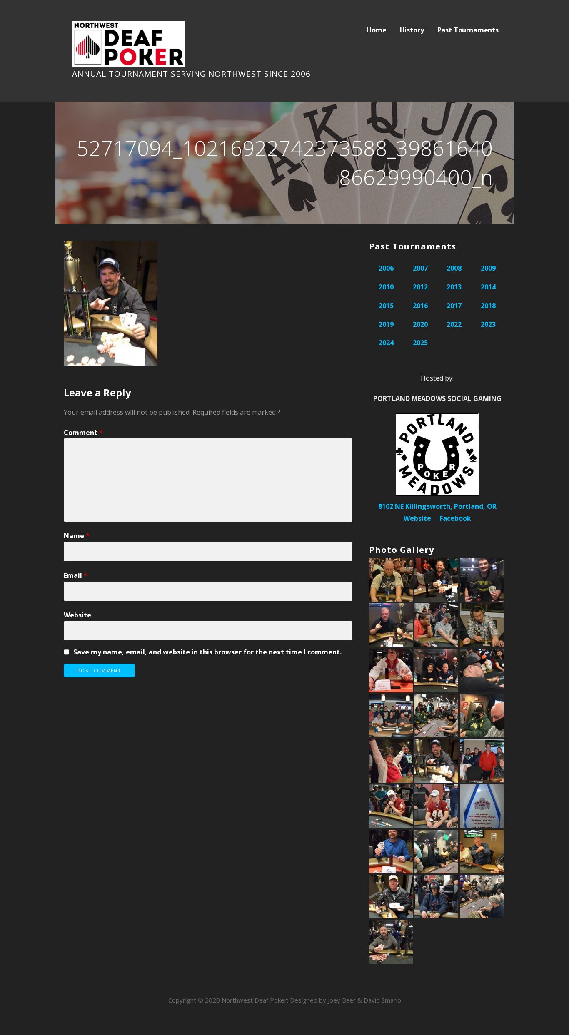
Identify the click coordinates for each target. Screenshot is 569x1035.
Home (376, 30)
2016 (420, 305)
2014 (488, 286)
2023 (488, 324)
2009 (488, 268)
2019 (386, 324)
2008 (454, 268)
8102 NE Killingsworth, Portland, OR (437, 506)
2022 (454, 324)
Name (77, 535)
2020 (420, 324)
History (412, 30)
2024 (386, 342)
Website (77, 615)
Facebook (455, 518)
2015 (386, 305)
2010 (386, 286)
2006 (386, 268)
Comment (83, 432)
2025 (420, 342)
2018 (488, 305)
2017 (454, 305)
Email (75, 575)
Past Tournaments (468, 30)
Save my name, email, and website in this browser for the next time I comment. (207, 652)
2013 (454, 286)
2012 (420, 286)
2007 (420, 268)
